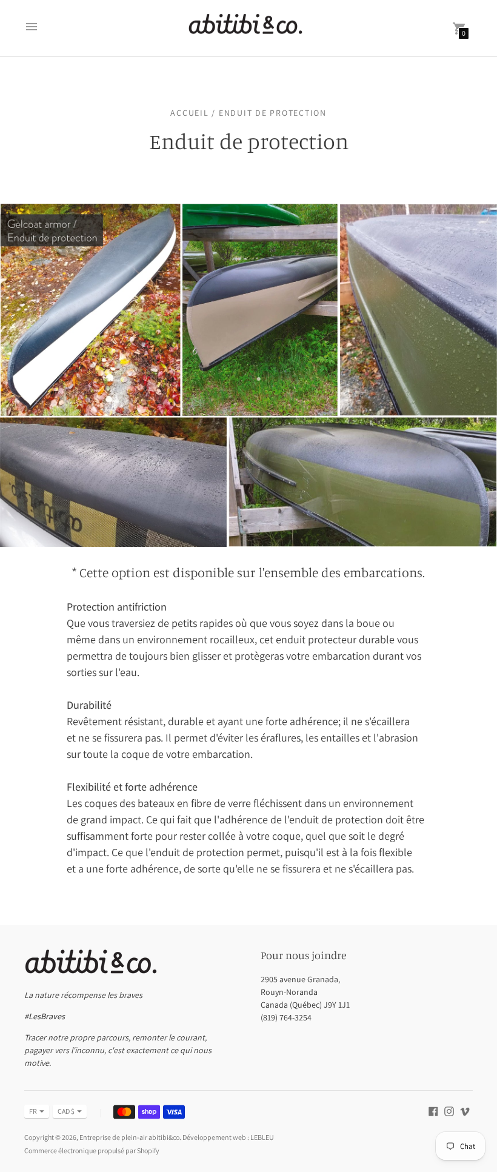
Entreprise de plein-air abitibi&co (129, 1137)
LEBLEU (262, 1137)
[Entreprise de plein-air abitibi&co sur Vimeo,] (465, 1110)
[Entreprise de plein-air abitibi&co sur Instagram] (449, 1110)
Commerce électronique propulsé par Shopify (91, 1150)
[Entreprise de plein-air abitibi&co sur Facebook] (433, 1110)
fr (33, 1111)
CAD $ (66, 1111)
